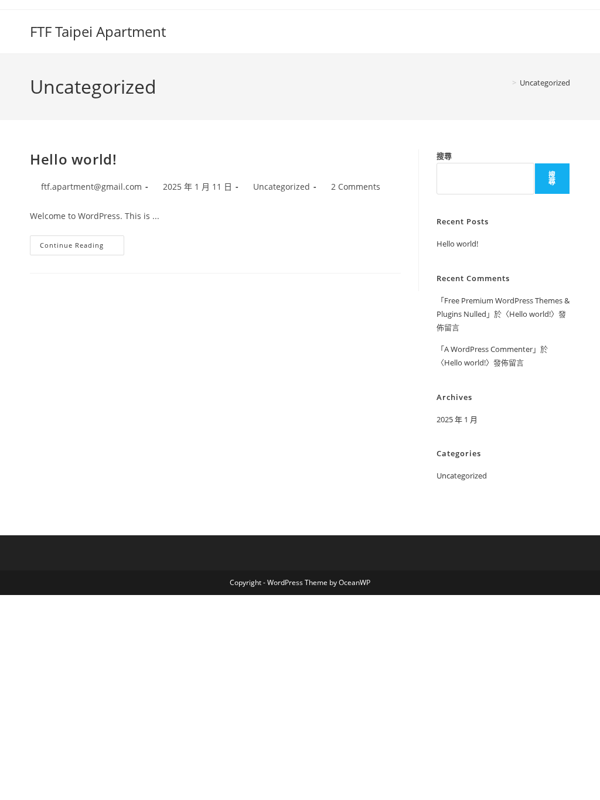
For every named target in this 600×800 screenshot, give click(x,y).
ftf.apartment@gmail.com (91, 186)
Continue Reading (82, 247)
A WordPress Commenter (488, 349)
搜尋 (444, 156)
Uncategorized (545, 82)
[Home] (506, 82)
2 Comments (355, 186)
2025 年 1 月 (457, 419)
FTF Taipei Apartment (98, 31)
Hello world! (73, 159)
